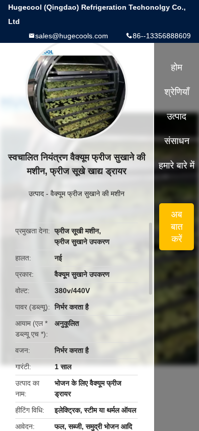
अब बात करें (177, 226)
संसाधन (176, 141)
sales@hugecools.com (71, 36)
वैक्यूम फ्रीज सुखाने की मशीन (88, 193)
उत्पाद (36, 193)
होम (176, 67)
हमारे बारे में (176, 165)
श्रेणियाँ (176, 92)
